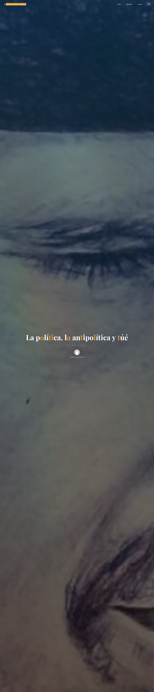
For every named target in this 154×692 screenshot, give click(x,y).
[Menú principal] (148, 4)
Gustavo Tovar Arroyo (15, 4)
